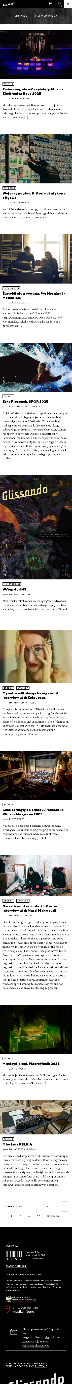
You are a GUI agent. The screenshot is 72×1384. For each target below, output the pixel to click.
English (8, 688)
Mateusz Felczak (20, 594)
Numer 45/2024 (12, 584)
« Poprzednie (14, 1206)
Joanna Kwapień (19, 203)
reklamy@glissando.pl (35, 1346)
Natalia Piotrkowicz (22, 916)
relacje (8, 84)
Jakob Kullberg (19, 303)
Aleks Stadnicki (19, 98)
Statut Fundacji (16, 1266)
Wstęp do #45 (14, 589)
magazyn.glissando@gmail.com (41, 1337)
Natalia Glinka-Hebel (22, 703)
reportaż (9, 188)
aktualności (11, 288)
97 (38, 1216)
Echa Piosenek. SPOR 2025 (25, 401)
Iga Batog (15, 407)
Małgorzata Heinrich (22, 1149)
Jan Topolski (31, 407)
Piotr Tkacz (17, 819)
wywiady (23, 688)
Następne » (54, 1216)
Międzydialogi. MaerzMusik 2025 (31, 1063)
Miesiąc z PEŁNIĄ (17, 1144)
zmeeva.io (41, 1366)
